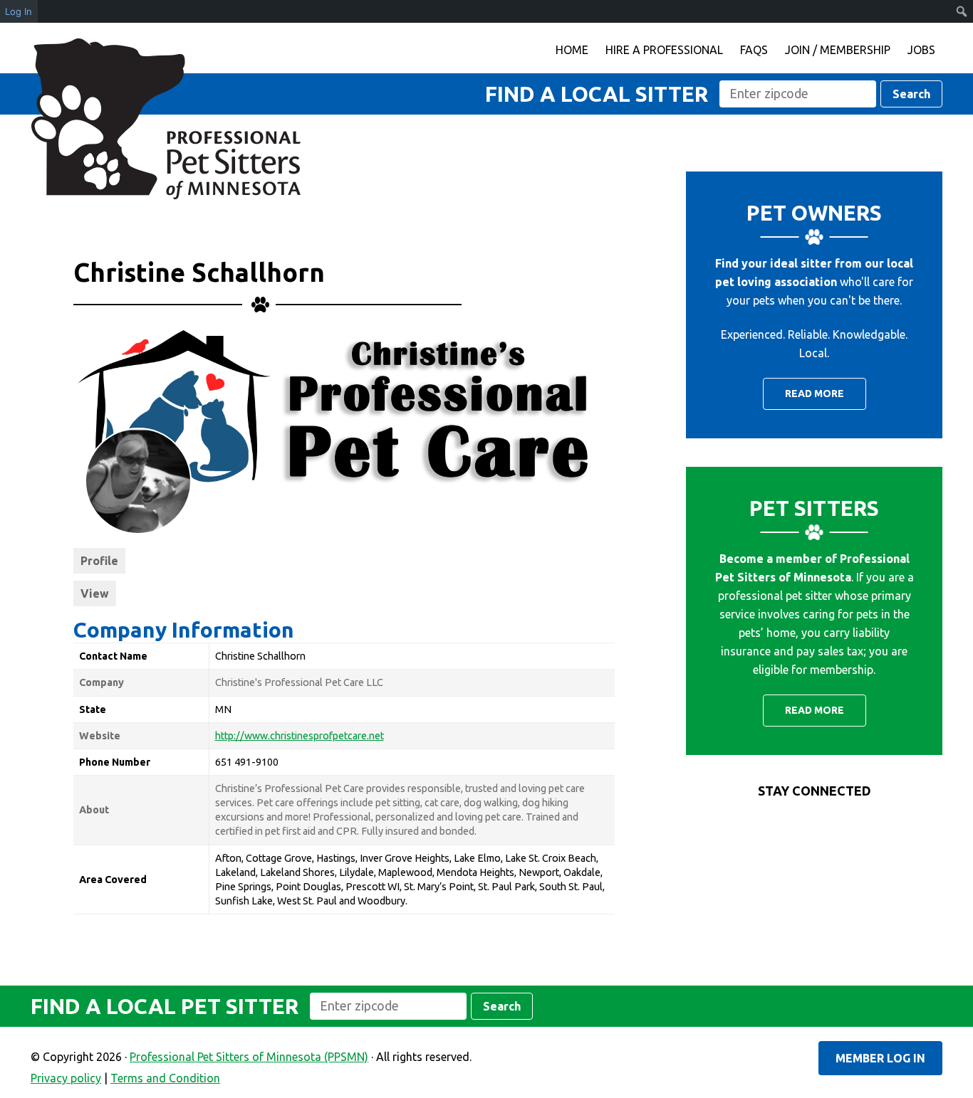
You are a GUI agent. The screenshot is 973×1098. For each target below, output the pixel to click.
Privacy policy (66, 1078)
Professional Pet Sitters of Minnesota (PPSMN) (166, 119)
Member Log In (880, 1058)
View (94, 593)
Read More (814, 393)
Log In (18, 11)
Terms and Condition (165, 1078)
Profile (99, 560)
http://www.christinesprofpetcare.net (299, 735)
